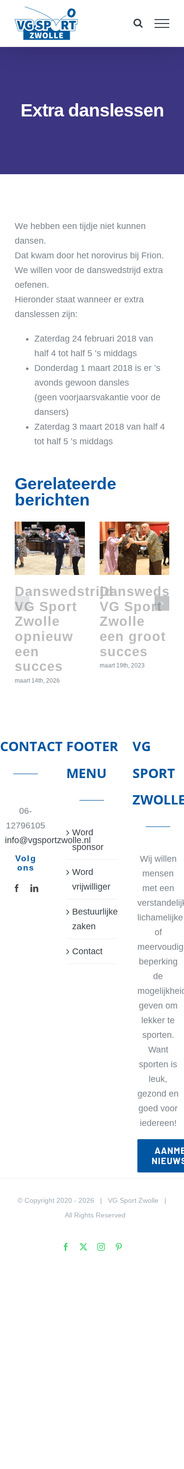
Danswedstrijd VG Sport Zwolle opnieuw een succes (64, 629)
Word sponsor (88, 839)
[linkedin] (34, 888)
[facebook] (17, 888)
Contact (87, 951)
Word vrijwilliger (91, 879)
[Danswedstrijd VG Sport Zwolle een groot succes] (135, 548)
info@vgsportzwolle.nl (25, 840)
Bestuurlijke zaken (92, 919)
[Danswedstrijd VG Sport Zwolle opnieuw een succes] (50, 548)
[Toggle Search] (138, 23)
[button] (22, 603)
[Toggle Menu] (162, 23)
